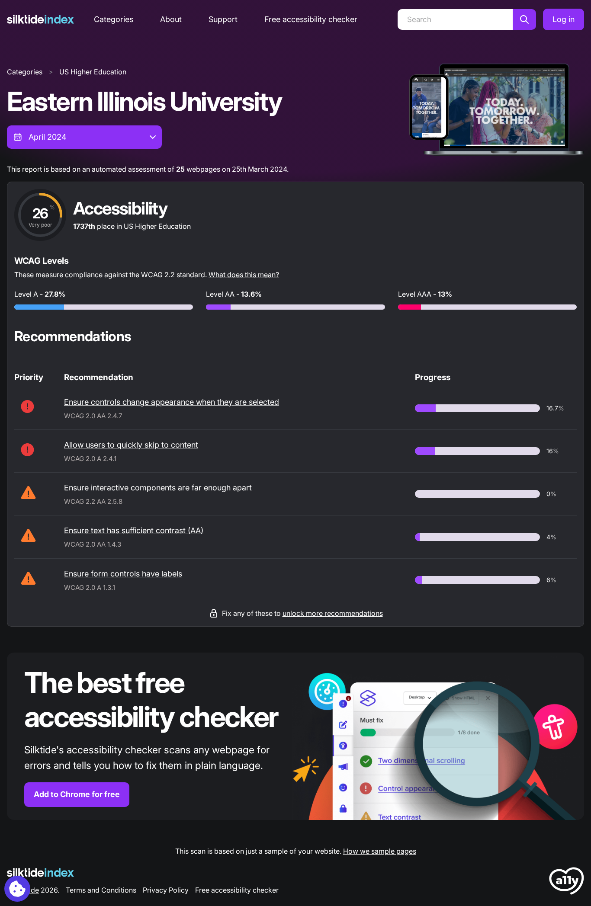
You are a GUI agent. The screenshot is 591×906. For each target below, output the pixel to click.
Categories (113, 19)
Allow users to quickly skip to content (131, 444)
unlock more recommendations (333, 613)
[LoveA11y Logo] (566, 882)
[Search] (524, 19)
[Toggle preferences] (17, 889)
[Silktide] (40, 19)
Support (223, 19)
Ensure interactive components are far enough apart (158, 487)
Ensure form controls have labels (123, 573)
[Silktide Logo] (40, 872)
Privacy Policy (166, 890)
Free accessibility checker (310, 19)
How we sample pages (379, 851)
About (171, 19)
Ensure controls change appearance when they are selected (171, 402)
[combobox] (84, 137)
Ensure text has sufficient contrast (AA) (133, 530)
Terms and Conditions (101, 890)
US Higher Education (92, 71)
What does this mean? (244, 274)
